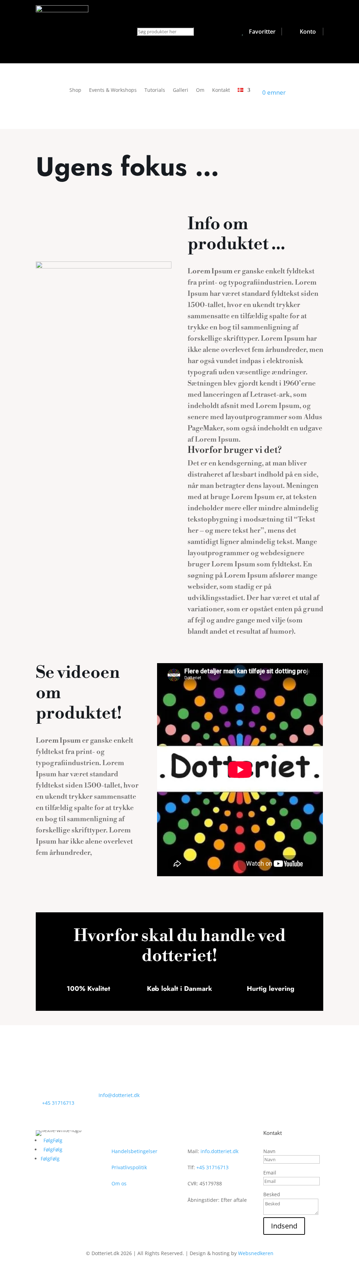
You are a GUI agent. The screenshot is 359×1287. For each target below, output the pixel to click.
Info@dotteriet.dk (119, 1095)
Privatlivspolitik (129, 1167)
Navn (269, 1151)
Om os (119, 1183)
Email (269, 1172)
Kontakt (221, 90)
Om (200, 90)
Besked (271, 1194)
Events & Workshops (113, 90)
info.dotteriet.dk (219, 1151)
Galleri (180, 90)
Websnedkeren (255, 1253)
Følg (57, 1140)
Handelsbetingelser (134, 1151)
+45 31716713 (58, 1102)
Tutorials (154, 90)
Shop (75, 90)
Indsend (284, 1226)
